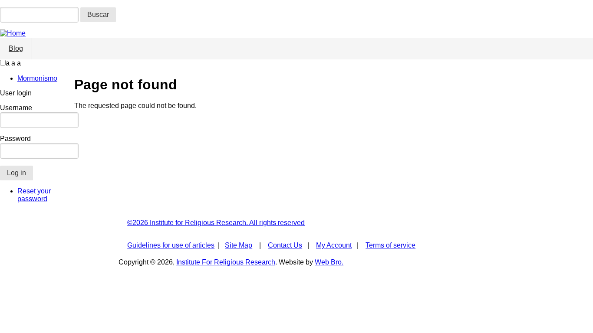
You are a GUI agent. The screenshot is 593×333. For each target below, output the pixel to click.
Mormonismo (37, 78)
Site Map (238, 245)
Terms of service (390, 245)
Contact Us (285, 245)
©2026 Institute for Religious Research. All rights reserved (216, 222)
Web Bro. (329, 262)
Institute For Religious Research (225, 262)
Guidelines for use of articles (170, 245)
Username (16, 107)
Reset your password (34, 194)
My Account (334, 245)
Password (15, 138)
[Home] (13, 33)
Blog (16, 48)
